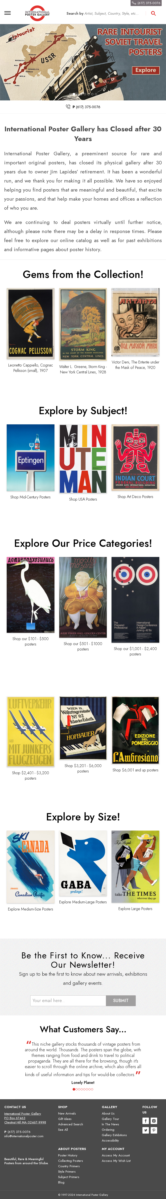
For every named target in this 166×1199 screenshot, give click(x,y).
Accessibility (110, 1140)
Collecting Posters (70, 1160)
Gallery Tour (110, 1119)
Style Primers (67, 1171)
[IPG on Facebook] (145, 1121)
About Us (108, 1113)
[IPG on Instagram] (154, 1121)
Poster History (67, 1155)
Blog (61, 1182)
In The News (110, 1124)
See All (63, 1129)
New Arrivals (67, 1113)
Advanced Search (70, 1124)
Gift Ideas (65, 1119)
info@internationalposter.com (23, 1136)
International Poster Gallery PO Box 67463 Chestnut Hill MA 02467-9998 (25, 1118)
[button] (25, 1062)
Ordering (108, 1129)
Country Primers (69, 1166)
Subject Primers (68, 1177)
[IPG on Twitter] (145, 1131)
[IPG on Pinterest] (154, 1131)
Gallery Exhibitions (114, 1135)
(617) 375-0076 (19, 1131)
